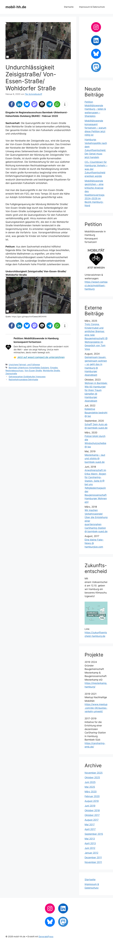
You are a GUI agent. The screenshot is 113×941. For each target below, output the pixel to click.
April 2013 (90, 843)
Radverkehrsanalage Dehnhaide (23, 379)
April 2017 (90, 829)
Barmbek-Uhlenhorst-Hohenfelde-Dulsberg (29, 367)
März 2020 (91, 791)
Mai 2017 (90, 824)
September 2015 (94, 834)
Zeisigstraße (11, 373)
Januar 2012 (91, 852)
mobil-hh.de (16, 7)
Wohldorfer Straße (51, 370)
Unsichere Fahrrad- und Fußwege (24, 364)
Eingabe (54, 367)
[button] (12, 104)
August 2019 (92, 801)
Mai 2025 (90, 787)
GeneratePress (46, 936)
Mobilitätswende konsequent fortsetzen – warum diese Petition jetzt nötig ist (95, 127)
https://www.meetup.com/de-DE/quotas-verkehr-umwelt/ (96, 708)
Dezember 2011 (93, 857)
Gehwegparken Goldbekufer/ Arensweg (27, 376)
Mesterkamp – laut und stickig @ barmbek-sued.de (95, 458)
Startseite (69, 7)
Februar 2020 (92, 796)
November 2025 (94, 772)
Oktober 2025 (92, 777)
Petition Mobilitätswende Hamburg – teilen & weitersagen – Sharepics (95, 109)
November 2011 (93, 862)
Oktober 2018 (92, 810)
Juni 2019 (90, 805)
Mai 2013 (90, 838)
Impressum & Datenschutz (92, 7)
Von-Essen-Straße (33, 370)
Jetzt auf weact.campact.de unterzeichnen (41, 357)
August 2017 (92, 819)
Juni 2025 (90, 782)
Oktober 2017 (92, 815)
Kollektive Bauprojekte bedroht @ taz (96, 412)
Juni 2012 (90, 848)
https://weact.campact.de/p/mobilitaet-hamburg (96, 285)
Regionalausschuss (14, 370)
